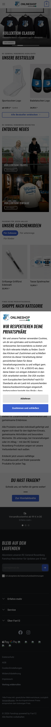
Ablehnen (25, 398)
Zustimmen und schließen (25, 408)
